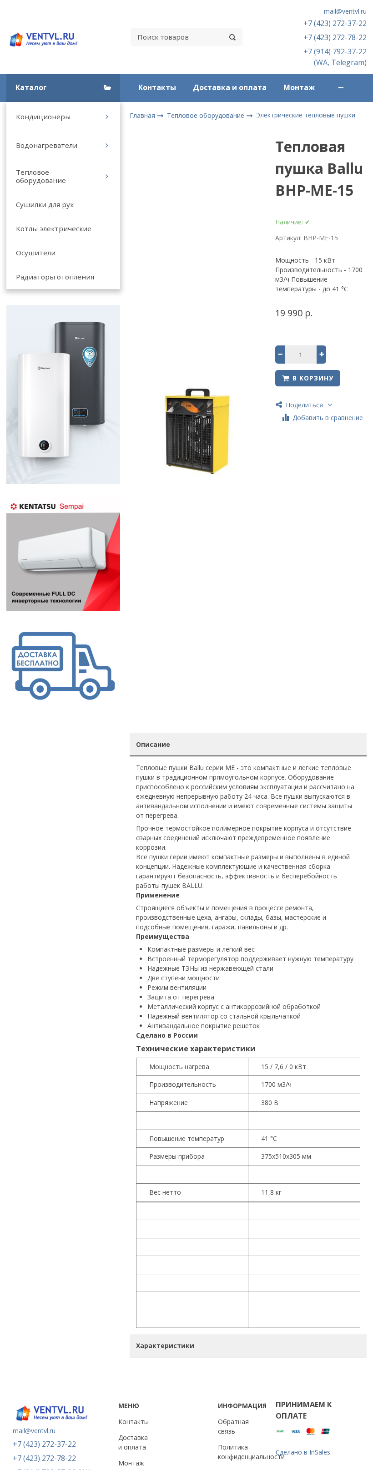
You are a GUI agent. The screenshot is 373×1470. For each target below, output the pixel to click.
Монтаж (299, 87)
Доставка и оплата (230, 87)
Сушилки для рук (45, 204)
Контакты (157, 87)
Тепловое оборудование (41, 176)
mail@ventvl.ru (345, 11)
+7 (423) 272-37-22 (335, 23)
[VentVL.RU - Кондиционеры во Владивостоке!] (46, 37)
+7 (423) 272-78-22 (335, 37)
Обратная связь (233, 1426)
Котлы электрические (53, 228)
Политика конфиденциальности (251, 1452)
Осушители (35, 252)
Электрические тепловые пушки (305, 115)
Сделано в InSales (303, 1452)
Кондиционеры (43, 116)
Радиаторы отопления (55, 277)
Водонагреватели (46, 145)
